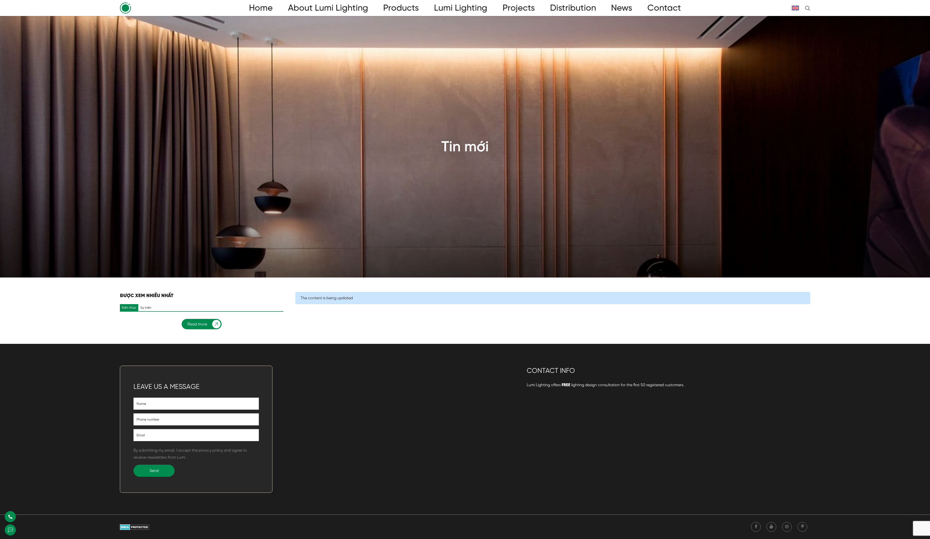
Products (401, 8)
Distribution (573, 8)
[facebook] (756, 527)
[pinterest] (802, 527)
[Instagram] (787, 527)
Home (261, 8)
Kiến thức (129, 308)
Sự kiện (145, 308)
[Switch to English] (795, 8)
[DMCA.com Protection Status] (134, 527)
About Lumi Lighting (328, 8)
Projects (519, 8)
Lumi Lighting (460, 8)
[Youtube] (771, 527)
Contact (664, 8)
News (621, 8)
